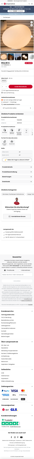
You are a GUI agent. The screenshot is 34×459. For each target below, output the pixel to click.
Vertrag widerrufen (7, 315)
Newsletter (4, 348)
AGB (2, 373)
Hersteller (30, 304)
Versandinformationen (8, 328)
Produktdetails (7, 167)
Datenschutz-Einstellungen (8, 440)
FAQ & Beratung (6, 317)
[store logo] (10, 4)
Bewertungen (6, 177)
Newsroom (4, 361)
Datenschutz (5, 376)
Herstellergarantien (7, 334)
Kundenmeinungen (9, 416)
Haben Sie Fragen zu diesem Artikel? (18, 160)
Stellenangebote (12, 353)
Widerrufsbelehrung (7, 381)
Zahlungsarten (5, 326)
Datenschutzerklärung (26, 300)
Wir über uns (5, 345)
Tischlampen (6, 17)
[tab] (17, 324)
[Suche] (29, 4)
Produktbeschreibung (9, 172)
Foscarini (19, 120)
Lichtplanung (5, 356)
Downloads (6, 181)
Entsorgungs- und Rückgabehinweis (17, 445)
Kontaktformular (28, 299)
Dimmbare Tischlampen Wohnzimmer (13, 194)
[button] (3, 56)
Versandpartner (8, 405)
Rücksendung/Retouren (8, 323)
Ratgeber (12, 364)
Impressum (4, 378)
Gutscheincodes (6, 359)
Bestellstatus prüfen (7, 320)
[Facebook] (12, 437)
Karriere (3, 353)
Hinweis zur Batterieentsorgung (17, 442)
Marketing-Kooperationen (9, 351)
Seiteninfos (5, 369)
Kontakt (3, 331)
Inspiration (4, 364)
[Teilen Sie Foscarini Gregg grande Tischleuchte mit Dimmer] (31, 25)
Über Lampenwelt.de (9, 342)
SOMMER (16, 11)
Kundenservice (7, 311)
